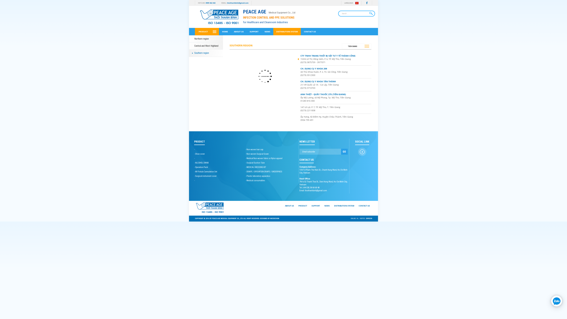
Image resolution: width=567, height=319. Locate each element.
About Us (239, 31)
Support (254, 31)
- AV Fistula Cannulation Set (205, 171)
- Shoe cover (199, 154)
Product (203, 31)
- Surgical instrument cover (205, 176)
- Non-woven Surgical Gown (257, 154)
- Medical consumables (255, 180)
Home (225, 31)
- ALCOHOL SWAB (201, 163)
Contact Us (310, 31)
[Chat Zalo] (556, 301)
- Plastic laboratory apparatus (258, 176)
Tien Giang (352, 46)
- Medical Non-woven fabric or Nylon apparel (264, 158)
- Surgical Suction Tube (255, 163)
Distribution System (287, 31)
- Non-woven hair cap (254, 149)
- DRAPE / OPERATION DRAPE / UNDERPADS (264, 171)
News (267, 31)
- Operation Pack (201, 167)
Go (344, 151)
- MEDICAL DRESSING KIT (256, 167)
